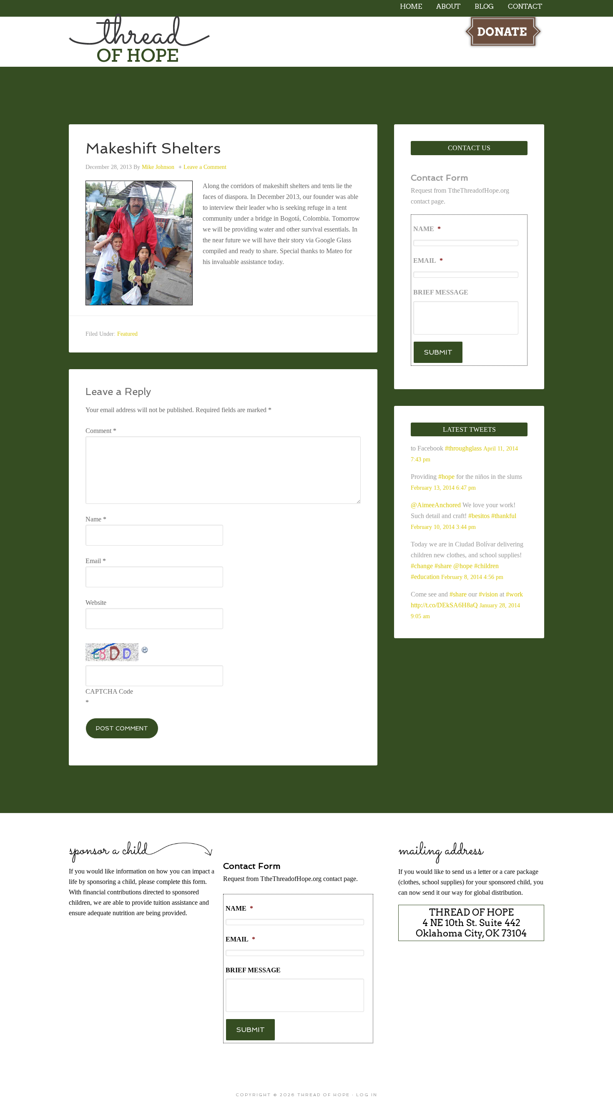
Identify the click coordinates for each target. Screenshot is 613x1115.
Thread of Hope (140, 40)
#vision (488, 594)
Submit (438, 352)
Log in (366, 1094)
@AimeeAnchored (436, 504)
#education (425, 576)
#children (486, 565)
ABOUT (448, 6)
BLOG (484, 6)
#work (514, 594)
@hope (462, 565)
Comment (100, 430)
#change (422, 565)
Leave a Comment (204, 167)
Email (95, 560)
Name (95, 519)
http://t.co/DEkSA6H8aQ (444, 605)
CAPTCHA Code (109, 691)
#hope (446, 476)
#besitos (479, 515)
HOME (411, 6)
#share (443, 565)
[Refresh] (145, 648)
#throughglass (463, 448)
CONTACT (525, 6)
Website (95, 602)
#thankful (503, 515)
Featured (127, 334)
